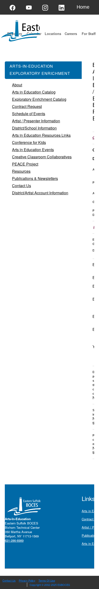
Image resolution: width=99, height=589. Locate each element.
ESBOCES (63, 585)
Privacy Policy (27, 580)
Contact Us (9, 580)
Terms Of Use (46, 580)
